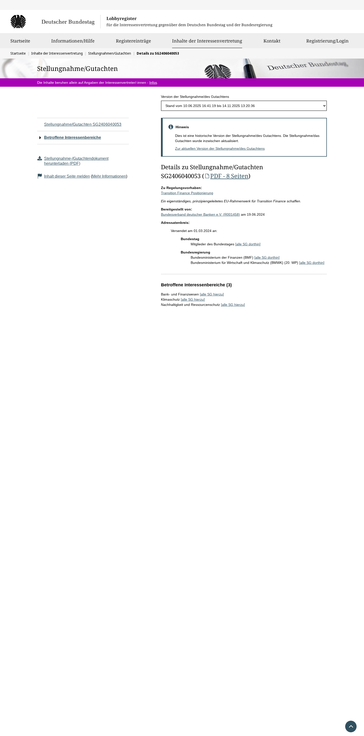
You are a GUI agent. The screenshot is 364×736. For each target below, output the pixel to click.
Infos (153, 82)
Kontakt (271, 41)
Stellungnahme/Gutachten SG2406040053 (83, 124)
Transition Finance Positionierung (187, 193)
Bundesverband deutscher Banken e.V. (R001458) (200, 214)
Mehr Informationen (109, 176)
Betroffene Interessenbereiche (72, 137)
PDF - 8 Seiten (229, 176)
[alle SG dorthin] (247, 244)
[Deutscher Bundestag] (55, 21)
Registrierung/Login (327, 41)
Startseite (20, 41)
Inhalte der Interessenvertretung (207, 41)
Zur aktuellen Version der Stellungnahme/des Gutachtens (220, 148)
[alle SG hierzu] (212, 294)
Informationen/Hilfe (73, 41)
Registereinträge (133, 41)
